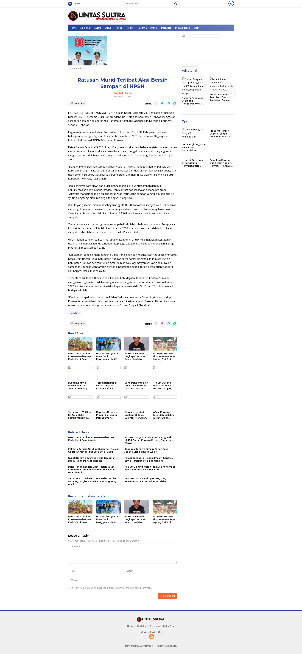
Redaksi (142, 626)
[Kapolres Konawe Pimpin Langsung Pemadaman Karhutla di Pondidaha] (108, 402)
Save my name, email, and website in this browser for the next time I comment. (111, 587)
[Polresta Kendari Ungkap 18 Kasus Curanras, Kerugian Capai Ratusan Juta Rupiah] (136, 402)
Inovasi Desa (182, 27)
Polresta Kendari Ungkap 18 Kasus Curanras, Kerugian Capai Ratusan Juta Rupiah (135, 415)
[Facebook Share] (156, 103)
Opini (197, 27)
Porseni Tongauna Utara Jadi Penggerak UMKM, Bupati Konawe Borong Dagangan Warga (107, 356)
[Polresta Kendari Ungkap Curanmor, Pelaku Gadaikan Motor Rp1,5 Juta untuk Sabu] (136, 344)
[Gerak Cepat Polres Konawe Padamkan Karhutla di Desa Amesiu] (80, 344)
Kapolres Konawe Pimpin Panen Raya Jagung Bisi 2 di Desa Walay (164, 356)
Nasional (85, 27)
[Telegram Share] (168, 103)
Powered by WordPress (139, 645)
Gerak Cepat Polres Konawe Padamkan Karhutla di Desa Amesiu (79, 356)
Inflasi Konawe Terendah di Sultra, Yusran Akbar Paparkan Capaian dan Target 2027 (163, 415)
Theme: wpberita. (167, 645)
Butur (108, 27)
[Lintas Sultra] (97, 15)
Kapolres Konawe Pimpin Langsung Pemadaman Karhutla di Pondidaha (106, 415)
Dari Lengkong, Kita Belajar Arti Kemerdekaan (193, 147)
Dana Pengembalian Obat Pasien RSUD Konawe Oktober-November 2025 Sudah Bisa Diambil (136, 385)
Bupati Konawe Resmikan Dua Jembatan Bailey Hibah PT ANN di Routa (77, 385)
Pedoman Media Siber (163, 626)
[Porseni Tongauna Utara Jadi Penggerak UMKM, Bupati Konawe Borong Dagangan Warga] (108, 344)
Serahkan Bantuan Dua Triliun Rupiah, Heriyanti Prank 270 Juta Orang (221, 163)
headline (75, 313)
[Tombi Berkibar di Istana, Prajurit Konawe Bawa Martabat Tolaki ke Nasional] (108, 373)
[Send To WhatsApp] (174, 103)
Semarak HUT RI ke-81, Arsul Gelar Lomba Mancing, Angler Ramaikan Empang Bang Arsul (79, 415)
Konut (118, 27)
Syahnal (118, 93)
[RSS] (151, 636)
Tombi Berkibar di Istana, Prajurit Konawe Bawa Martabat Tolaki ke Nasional (107, 385)
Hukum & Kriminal (147, 27)
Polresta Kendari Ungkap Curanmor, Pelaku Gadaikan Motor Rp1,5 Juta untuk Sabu (135, 356)
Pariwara (166, 27)
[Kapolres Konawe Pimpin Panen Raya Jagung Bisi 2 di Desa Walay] (165, 344)
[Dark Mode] (231, 3)
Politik (129, 27)
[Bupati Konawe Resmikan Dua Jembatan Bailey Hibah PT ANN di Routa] (80, 373)
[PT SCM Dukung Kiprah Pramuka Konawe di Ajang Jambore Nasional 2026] (165, 373)
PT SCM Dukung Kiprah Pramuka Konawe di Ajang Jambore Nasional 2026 (163, 385)
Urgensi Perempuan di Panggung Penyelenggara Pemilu (193, 163)
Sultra (97, 27)
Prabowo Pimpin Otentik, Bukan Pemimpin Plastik (220, 133)
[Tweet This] (162, 103)
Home (73, 27)
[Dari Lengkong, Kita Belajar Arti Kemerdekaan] (194, 134)
